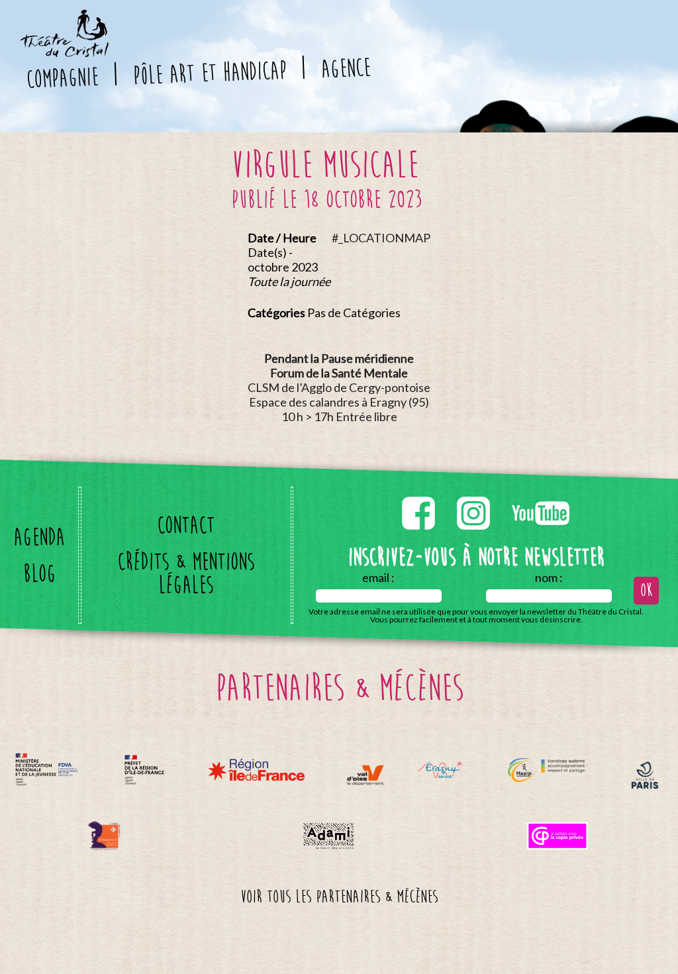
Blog (39, 573)
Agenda (39, 537)
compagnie (62, 77)
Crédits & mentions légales (185, 573)
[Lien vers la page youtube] (540, 494)
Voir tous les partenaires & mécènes (339, 897)
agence (345, 68)
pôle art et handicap (209, 73)
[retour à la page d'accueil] (63, 17)
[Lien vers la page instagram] (474, 494)
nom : (549, 577)
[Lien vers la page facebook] (419, 494)
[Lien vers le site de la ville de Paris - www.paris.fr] (645, 775)
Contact (186, 525)
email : (378, 577)
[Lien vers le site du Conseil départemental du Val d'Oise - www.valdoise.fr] (365, 775)
